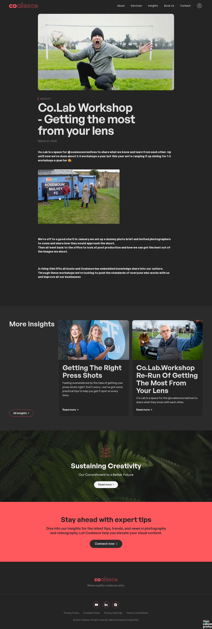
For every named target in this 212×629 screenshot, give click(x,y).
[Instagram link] (115, 604)
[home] (23, 6)
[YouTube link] (96, 604)
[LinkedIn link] (106, 604)
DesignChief (132, 620)
